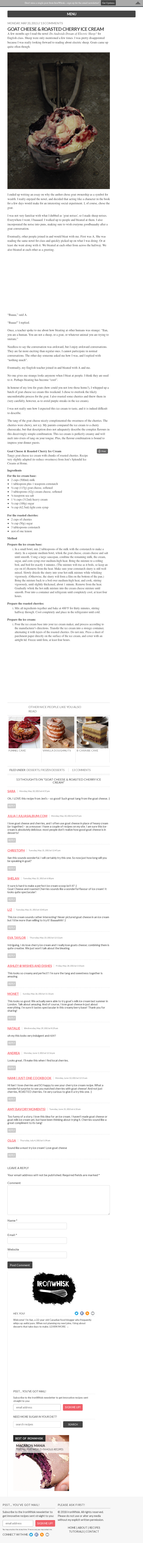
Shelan (13, 878)
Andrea (13, 1053)
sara (11, 791)
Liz (9, 909)
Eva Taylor (16, 937)
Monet (13, 993)
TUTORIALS (76, 1531)
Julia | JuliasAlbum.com (27, 816)
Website (13, 1249)
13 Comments (81, 770)
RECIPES (94, 1527)
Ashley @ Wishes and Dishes (29, 966)
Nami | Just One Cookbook (29, 1078)
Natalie (13, 1028)
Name (12, 1220)
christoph (16, 850)
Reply (11, 806)
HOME (72, 1527)
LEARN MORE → (59, 1326)
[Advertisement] (58, 282)
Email (12, 1235)
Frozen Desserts (53, 770)
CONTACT (92, 1531)
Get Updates (108, 2)
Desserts (33, 770)
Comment (14, 1183)
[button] (102, 451)
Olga (11, 1140)
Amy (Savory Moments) (26, 1109)
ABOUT (82, 1527)
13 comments (52, 23)
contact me (48, 1529)
